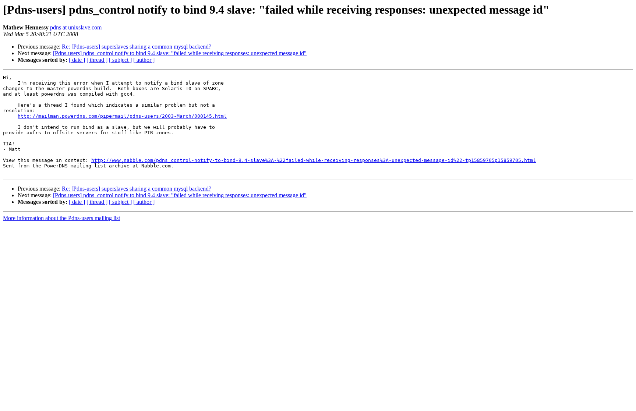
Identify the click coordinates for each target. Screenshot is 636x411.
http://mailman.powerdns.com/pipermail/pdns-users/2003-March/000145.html (122, 116)
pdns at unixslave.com (76, 27)
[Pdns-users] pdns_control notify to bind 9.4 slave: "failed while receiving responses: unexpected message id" (180, 53)
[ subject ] (120, 60)
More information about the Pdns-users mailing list (61, 218)
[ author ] (144, 60)
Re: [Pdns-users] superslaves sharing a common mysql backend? (136, 46)
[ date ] (77, 60)
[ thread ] (96, 60)
